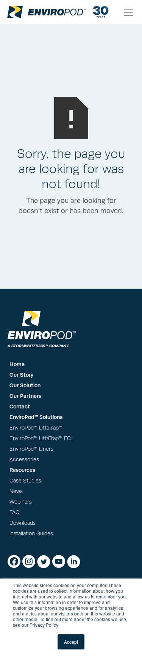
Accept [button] (71, 641)
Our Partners (25, 396)
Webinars (20, 502)
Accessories (24, 459)
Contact (19, 406)
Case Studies (25, 481)
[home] (46, 12)
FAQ (14, 512)
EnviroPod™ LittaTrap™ (35, 428)
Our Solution (25, 385)
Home (17, 364)
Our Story (21, 375)
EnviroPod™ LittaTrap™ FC (40, 438)
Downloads (22, 523)
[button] (127, 12)
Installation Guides (31, 533)
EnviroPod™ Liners (31, 449)
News (16, 491)
